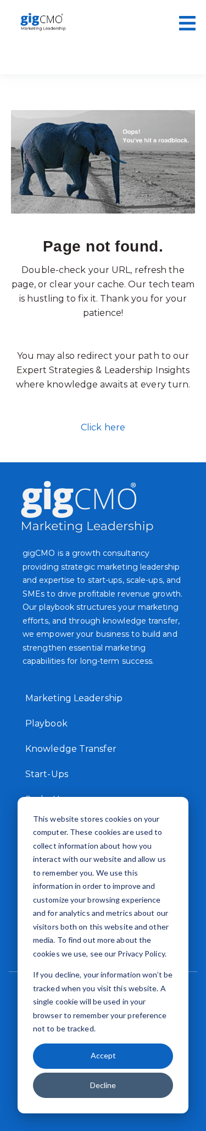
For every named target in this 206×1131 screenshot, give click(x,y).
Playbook (46, 723)
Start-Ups (46, 774)
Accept (103, 1055)
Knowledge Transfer (70, 749)
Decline (103, 1085)
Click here (103, 427)
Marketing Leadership (74, 698)
